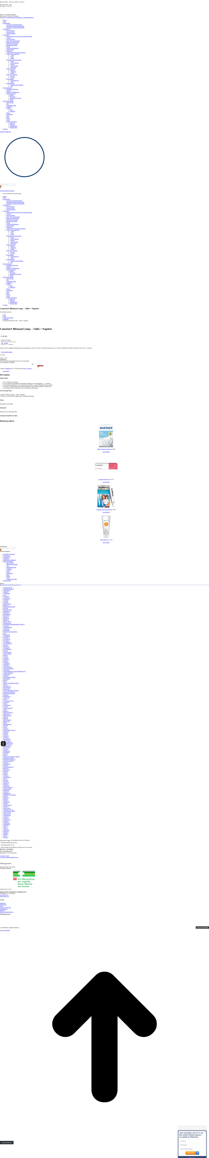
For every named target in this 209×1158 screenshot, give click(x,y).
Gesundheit (6, 558)
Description (6, 371)
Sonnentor (6, 793)
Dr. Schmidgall (7, 643)
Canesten (29, 368)
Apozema (6, 599)
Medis (5, 718)
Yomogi (5, 837)
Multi (5, 723)
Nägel (8, 577)
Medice (5, 717)
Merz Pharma (7, 720)
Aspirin (5, 601)
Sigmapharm (7, 789)
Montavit (6, 721)
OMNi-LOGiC (7, 745)
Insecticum (6, 689)
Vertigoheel (6, 824)
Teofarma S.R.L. (8, 809)
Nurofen (6, 737)
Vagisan (5, 821)
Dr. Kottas (6, 639)
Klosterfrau (7, 696)
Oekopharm (6, 739)
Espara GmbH (7, 653)
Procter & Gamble (8, 761)
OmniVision (7, 746)
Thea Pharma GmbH (9, 811)
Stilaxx (5, 799)
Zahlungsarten (3, 909)
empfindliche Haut (11, 567)
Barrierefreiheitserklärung (6, 912)
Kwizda (6, 698)
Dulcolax (6, 646)
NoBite (5, 733)
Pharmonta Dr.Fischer (9, 759)
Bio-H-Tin (6, 615)
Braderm (6, 620)
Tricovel (5, 817)
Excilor (5, 656)
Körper (8, 576)
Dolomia (6, 634)
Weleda (5, 833)
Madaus (5, 711)
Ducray (5, 645)
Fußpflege (8, 368)
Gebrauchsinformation (6, 352)
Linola (5, 706)
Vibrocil (5, 825)
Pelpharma (6, 750)
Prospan (5, 762)
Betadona (6, 612)
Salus (5, 778)
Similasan (6, 790)
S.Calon (5, 775)
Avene (5, 602)
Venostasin (6, 822)
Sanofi (5, 780)
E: (9, 857)
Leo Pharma (7, 705)
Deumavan (6, 630)
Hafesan (5, 676)
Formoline (6, 662)
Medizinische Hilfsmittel (9, 560)
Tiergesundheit (7, 580)
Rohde (5, 774)
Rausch (5, 765)
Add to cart (3, 359)
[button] (14, 361)
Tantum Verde (7, 805)
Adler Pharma (7, 587)
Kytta (5, 699)
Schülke (5, 784)
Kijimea (5, 695)
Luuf (5, 709)
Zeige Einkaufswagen (5, 190)
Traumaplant (7, 815)
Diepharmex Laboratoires (10, 631)
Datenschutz (192, 1156)
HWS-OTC (6, 686)
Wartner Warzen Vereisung (104, 449)
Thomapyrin (7, 814)
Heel (5, 681)
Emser (5, 651)
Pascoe (5, 749)
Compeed (6, 628)
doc (4, 633)
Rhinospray (6, 770)
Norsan (5, 734)
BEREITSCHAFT (5, 9)
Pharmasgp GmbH (8, 758)
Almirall (5, 592)
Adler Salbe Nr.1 (104, 540)
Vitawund (6, 830)
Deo (8, 566)
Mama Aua (6, 714)
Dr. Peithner (6, 642)
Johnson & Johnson (9, 692)
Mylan (5, 725)
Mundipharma (7, 724)
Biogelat (6, 617)
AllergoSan (6, 590)
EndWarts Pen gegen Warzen (104, 509)
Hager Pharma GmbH (9, 677)
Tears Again (6, 808)
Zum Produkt (106, 452)
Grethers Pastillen (8, 673)
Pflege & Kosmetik (8, 561)
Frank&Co (6, 664)
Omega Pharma (7, 742)
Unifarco (6, 818)
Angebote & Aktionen (9, 554)
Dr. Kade (6, 637)
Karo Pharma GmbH (9, 693)
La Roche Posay (8, 701)
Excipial (5, 658)
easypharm (6, 648)
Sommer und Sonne (12, 579)
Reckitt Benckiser (8, 767)
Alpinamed (6, 593)
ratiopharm (6, 764)
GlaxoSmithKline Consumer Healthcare (14, 671)
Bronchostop (7, 623)
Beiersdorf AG (7, 609)
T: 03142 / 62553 (4, 856)
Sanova (6, 783)
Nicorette (6, 731)
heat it (5, 680)
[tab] (106, 371)
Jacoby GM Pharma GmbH (10, 690)
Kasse (12, 190)
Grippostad (6, 674)
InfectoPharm (7, 687)
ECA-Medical (7, 649)
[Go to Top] (104, 1141)
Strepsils (6, 800)
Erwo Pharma (7, 652)
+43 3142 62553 (4, 11)
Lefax (5, 703)
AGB (1, 906)
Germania (6, 670)
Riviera (5, 773)
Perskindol (6, 752)
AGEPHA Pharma (8, 589)
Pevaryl (5, 753)
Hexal (5, 684)
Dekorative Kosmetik (12, 564)
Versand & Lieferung (5, 907)
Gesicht (8, 570)
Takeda (5, 803)
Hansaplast (6, 678)
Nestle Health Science (9, 730)
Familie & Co (6, 557)
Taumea (5, 806)
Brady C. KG (7, 621)
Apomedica (6, 598)
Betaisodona (7, 614)
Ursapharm (7, 820)
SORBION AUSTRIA (9, 795)
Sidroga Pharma (7, 787)
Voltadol (6, 831)
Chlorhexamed (7, 627)
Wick (5, 836)
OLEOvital (6, 740)
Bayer (24, 368)
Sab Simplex (7, 777)
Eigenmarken (6, 555)
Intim (8, 574)
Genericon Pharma (8, 668)
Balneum (6, 605)
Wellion (5, 834)
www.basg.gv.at (4, 895)
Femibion (6, 659)
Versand (6, 343)
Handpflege (10, 573)
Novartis (6, 736)
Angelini (6, 596)
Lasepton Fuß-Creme (104, 479)
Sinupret (6, 792)
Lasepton (6, 702)
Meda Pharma (7, 715)
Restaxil (5, 768)
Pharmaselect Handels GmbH (11, 756)
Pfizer (5, 755)
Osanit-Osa (6, 748)
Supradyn (6, 802)
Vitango (5, 828)
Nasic (5, 727)
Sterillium (6, 798)
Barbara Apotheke (9, 606)
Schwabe (6, 786)
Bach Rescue (7, 604)
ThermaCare (7, 812)
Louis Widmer (7, 708)
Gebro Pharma (7, 667)
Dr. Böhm (6, 636)
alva (4, 595)
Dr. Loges (6, 640)
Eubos (5, 655)
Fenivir (5, 661)
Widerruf (2, 910)
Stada (5, 796)
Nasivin (5, 728)
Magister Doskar (8, 712)
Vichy (5, 827)
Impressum (3, 903)
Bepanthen (6, 611)
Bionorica (6, 618)
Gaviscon (6, 665)
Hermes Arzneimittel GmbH (11, 683)
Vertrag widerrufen (7, 1142)
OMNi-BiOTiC (8, 743)
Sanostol (6, 781)
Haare (8, 572)
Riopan (5, 771)
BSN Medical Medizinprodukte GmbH (13, 624)
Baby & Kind (10, 563)
